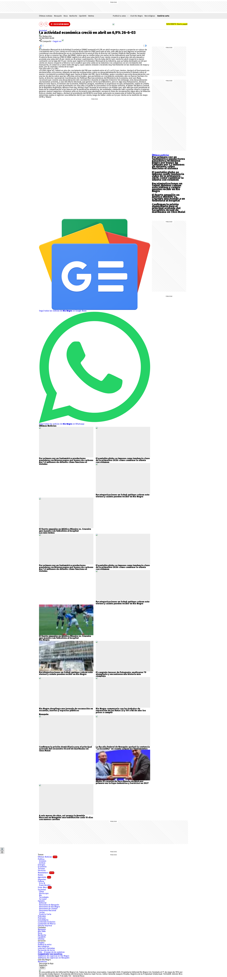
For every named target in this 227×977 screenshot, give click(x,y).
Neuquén (58, 16)
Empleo (41, 943)
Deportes (42, 879)
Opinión (41, 901)
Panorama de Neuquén (49, 905)
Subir (42, 968)
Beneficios (42, 962)
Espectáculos (44, 885)
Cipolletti (82, 16)
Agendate (44, 877)
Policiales (42, 916)
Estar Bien (44, 887)
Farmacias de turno (46, 950)
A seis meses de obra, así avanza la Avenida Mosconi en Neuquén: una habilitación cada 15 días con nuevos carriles (66, 817)
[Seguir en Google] (40, 47)
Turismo (41, 869)
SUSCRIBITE (176, 24)
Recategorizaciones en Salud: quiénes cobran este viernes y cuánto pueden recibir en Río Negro (167, 187)
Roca (66, 16)
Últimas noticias (45, 16)
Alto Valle (42, 931)
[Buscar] (46, 24)
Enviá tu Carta (45, 914)
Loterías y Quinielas (46, 948)
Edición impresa (45, 926)
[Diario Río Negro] (113, 24)
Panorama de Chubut (48, 909)
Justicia (42, 863)
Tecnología (43, 897)
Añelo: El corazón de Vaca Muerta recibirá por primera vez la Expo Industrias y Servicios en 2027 (122, 782)
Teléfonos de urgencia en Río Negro (53, 956)
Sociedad (43, 30)
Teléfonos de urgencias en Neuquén (53, 958)
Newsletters (46, 873)
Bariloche (73, 16)
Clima (41, 892)
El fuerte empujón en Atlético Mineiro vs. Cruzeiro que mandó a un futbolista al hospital (168, 197)
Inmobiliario (43, 920)
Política (41, 859)
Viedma (91, 16)
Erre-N (42, 883)
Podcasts (42, 918)
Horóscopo (43, 893)
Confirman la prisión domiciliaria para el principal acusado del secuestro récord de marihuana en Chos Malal (168, 208)
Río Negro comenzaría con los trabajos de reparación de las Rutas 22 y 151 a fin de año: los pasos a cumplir (121, 710)
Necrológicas (149, 16)
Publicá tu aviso (44, 945)
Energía (41, 865)
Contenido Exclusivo (46, 922)
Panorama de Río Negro (49, 907)
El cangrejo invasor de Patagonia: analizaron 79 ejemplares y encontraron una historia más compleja (121, 674)
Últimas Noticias (47, 857)
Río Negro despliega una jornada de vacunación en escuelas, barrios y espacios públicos (66, 709)
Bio (40, 895)
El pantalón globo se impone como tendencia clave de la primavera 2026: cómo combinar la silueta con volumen (168, 176)
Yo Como (42, 899)
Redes (40, 875)
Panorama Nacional (47, 910)
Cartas (42, 912)
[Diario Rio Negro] (40, 970)
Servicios (42, 870)
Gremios (42, 861)
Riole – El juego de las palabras (51, 952)
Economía (42, 867)
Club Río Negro (136, 16)
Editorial (42, 903)
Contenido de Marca (46, 924)
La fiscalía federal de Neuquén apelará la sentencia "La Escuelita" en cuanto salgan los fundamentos (123, 748)
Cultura (41, 881)
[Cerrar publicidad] (2, 849)
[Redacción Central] (40, 34)
